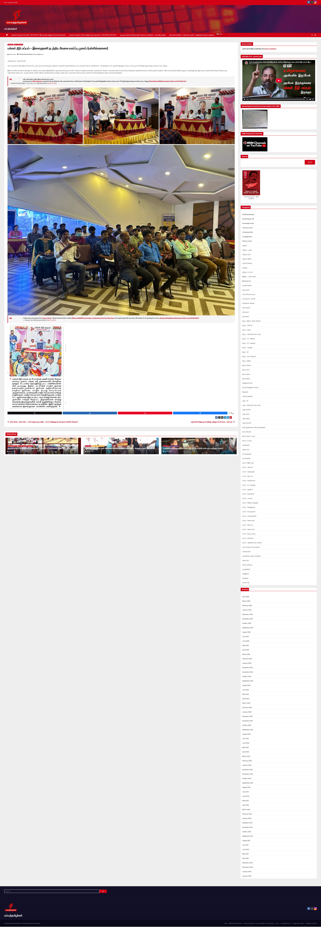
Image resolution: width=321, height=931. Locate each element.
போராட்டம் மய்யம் (247, 440)
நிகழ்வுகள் (245, 392)
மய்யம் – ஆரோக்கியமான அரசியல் (98, 446)
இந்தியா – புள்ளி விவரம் (249, 276)
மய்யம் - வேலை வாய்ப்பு (18, 44)
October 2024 (246, 676)
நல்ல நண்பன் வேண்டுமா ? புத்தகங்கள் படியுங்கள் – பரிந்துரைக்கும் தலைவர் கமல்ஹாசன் (191, 35)
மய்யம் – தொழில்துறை (248, 507)
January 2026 (246, 610)
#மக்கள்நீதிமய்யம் (39, 54)
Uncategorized (247, 236)
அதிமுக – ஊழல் (247, 250)
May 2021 (245, 854)
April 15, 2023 (51, 320)
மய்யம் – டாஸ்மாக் (247, 498)
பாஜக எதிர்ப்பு (246, 418)
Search (244, 156)
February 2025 (247, 659)
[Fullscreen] (313, 99)
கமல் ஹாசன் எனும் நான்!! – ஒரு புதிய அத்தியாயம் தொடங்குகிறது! (258, 923)
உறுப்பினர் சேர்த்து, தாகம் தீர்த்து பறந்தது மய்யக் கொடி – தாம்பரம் (211, 422)
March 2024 (246, 703)
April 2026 (245, 596)
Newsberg (28, 923)
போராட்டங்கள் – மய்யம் (248, 436)
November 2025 (247, 619)
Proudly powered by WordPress (12, 923)
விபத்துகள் (245, 578)
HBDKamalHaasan (248, 214)
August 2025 (246, 632)
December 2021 (247, 823)
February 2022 (247, 814)
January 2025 (246, 663)
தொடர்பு (277, 923)
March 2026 (246, 601)
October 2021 (246, 832)
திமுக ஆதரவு (246, 374)
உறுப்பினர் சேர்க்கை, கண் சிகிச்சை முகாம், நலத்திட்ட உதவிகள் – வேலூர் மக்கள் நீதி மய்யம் (120, 448)
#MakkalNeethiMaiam (26, 54)
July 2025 (245, 636)
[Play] (244, 99)
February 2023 (247, 761)
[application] (278, 80)
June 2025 (245, 641)
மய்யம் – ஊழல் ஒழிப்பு (248, 472)
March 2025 (246, 654)
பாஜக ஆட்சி (245, 414)
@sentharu (111, 318)
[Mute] (310, 99)
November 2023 (247, 721)
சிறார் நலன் (245, 312)
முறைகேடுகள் (246, 569)
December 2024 (247, 667)
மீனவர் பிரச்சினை (247, 565)
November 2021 (247, 827)
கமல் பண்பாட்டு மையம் (22, 446)
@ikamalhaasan (37, 81)
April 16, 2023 (52, 83)
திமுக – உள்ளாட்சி (247, 325)
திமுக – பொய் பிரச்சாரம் (249, 356)
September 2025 (247, 628)
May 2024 (245, 694)
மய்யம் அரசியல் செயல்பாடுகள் (251, 547)
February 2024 (247, 707)
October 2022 (246, 778)
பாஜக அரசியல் (246, 409)
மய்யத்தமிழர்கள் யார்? (286, 923)
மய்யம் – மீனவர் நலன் (248, 520)
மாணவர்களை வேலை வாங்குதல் (251, 556)
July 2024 (245, 690)
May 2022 (245, 800)
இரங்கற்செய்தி (246, 281)
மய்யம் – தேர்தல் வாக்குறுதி (250, 503)
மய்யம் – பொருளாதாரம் (248, 511)
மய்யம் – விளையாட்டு (248, 529)
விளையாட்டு (245, 582)
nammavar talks (247, 228)
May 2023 (245, 747)
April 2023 (245, 752)
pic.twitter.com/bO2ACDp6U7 (189, 318)
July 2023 (245, 738)
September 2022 (247, 783)
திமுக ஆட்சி (245, 370)
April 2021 (245, 858)
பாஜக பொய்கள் (246, 423)
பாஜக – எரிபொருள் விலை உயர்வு (251, 405)
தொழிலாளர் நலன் (247, 383)
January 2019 (246, 876)
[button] (312, 35)
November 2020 (247, 867)
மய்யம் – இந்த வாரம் (248, 463)
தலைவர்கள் (245, 316)
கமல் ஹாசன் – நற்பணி (248, 299)
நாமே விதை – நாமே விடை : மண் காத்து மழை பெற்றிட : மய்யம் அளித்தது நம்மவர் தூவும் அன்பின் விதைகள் (44, 422)
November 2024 (247, 672)
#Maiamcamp (162, 81)
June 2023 (245, 743)
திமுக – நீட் (245, 352)
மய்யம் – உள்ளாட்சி (247, 467)
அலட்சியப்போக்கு (247, 263)
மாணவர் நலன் (246, 551)
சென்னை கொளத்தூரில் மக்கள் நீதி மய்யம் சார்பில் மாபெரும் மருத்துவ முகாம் (193, 448)
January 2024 (247, 712)
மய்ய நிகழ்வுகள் (246, 454)
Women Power (247, 241)
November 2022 (247, 774)
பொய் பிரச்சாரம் (246, 432)
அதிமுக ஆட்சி (246, 254)
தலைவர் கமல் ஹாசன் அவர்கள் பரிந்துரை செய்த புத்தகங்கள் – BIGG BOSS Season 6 (93, 35)
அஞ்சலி (244, 245)
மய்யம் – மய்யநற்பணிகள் (249, 516)
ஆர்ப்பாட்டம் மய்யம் (247, 272)
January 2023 (246, 765)
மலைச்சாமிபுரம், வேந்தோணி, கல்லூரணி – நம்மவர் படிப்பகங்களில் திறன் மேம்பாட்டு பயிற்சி (41, 448)
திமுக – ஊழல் (246, 330)
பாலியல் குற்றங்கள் (247, 396)
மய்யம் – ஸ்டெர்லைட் (248, 538)
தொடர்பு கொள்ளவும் (270, 49)
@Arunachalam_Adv (88, 318)
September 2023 (247, 730)
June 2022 (245, 796)
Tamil (220, 34)
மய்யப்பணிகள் (10, 44)
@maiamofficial (164, 318)
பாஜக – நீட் (245, 401)
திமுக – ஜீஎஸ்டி (246, 361)
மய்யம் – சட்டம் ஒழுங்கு (249, 485)
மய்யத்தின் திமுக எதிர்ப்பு (298, 923)
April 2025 (245, 650)
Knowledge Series (248, 223)
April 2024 (245, 698)
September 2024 (247, 681)
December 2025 (247, 614)
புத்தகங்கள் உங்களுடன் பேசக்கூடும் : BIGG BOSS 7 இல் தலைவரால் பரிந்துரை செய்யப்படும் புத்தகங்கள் (38, 35)
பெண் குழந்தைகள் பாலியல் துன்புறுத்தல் (253, 427)
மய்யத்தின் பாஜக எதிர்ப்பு (311, 923)
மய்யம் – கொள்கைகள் (248, 480)
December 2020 (247, 863)
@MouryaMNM (76, 318)
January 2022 (246, 818)
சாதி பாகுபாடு (246, 307)
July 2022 (245, 792)
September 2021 (247, 836)
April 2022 (245, 805)
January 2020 (246, 871)
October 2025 (246, 623)
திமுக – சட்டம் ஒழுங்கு (248, 343)
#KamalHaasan (153, 81)
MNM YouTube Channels (235, 923)
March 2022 (246, 809)
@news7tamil (46, 318)
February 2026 (247, 605)
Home (225, 923)
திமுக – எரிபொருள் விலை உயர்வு (251, 334)
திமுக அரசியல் (246, 365)
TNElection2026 (247, 232)
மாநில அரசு (245, 560)
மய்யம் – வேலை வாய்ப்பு (249, 534)
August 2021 (246, 840)
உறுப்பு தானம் (246, 290)
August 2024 (246, 685)
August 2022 (246, 787)
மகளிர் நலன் (246, 445)
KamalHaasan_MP (12, 446)
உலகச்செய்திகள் (247, 285)
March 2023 (246, 756)
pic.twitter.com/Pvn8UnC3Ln (176, 81)
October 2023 (246, 725)
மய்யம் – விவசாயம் (247, 525)
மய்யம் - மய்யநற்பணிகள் (174, 446)
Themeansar (36, 923)
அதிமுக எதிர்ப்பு (246, 259)
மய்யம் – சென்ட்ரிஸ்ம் (248, 494)
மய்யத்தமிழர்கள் (10, 28)
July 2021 (245, 845)
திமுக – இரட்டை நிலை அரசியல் (251, 321)
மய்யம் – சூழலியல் (247, 489)
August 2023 (246, 734)
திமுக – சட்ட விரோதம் (248, 338)
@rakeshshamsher (101, 318)
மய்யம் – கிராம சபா (247, 476)
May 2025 (245, 645)
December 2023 (247, 716)
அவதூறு (244, 268)
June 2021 (245, 849)
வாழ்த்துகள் (245, 574)
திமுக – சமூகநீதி (247, 347)
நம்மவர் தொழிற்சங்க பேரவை (250, 387)
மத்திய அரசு (245, 449)
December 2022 (247, 769)
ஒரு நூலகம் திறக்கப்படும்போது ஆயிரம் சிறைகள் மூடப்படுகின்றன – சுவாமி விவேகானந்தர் (143, 35)
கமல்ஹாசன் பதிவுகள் (248, 303)
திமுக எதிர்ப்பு (246, 378)
